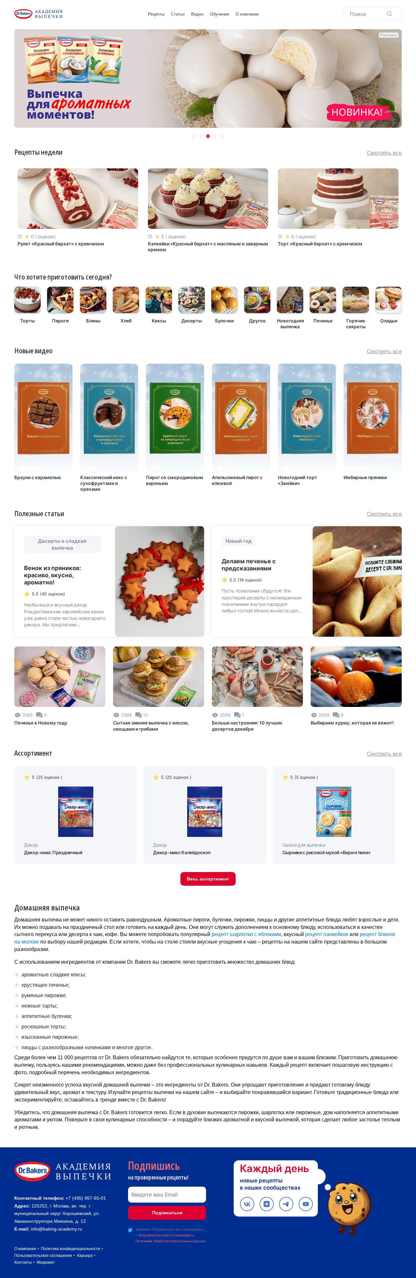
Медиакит (46, 1262)
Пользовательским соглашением (164, 1235)
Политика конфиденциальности (70, 1248)
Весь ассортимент (208, 878)
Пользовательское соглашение (43, 1255)
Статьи (178, 14)
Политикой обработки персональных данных (171, 1241)
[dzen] (266, 1204)
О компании (247, 14)
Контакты (23, 1262)
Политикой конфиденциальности (345, 1237)
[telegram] (286, 1204)
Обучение (219, 14)
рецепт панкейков (326, 934)
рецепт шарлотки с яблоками (246, 934)
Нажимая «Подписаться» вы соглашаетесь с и (171, 1235)
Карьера (85, 1255)
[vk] (247, 1204)
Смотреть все (384, 153)
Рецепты (156, 14)
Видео (197, 14)
